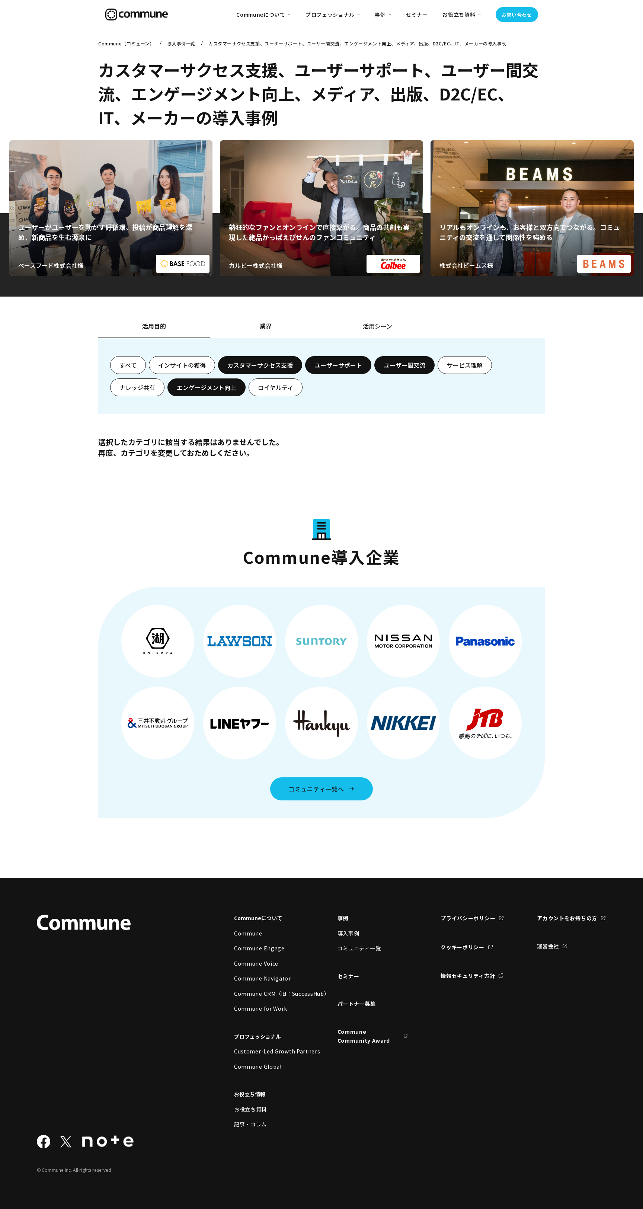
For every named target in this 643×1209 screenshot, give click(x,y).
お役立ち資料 (250, 1109)
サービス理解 (465, 365)
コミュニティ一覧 (359, 948)
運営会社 (548, 946)
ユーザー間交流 (404, 365)
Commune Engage (259, 948)
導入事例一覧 (181, 43)
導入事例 (348, 933)
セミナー (417, 14)
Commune (248, 933)
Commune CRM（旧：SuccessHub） (269, 993)
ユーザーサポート (338, 365)
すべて (128, 365)
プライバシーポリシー (468, 918)
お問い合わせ (517, 14)
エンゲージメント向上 (206, 387)
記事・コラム (250, 1124)
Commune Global (258, 1066)
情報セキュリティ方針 (468, 975)
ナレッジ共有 (137, 387)
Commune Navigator (262, 978)
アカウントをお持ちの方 (567, 918)
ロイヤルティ (275, 387)
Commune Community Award (364, 1036)
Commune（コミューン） (126, 43)
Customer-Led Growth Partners (269, 1051)
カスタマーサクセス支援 (260, 365)
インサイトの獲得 (182, 365)
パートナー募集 (357, 1003)
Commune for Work (260, 1008)
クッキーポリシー (462, 947)
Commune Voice (256, 963)
